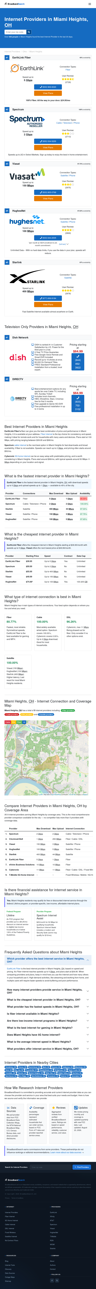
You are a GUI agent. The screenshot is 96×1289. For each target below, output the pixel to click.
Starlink (9, 508)
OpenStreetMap (56, 794)
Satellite (64, 175)
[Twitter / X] (57, 1280)
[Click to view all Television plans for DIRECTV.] (18, 398)
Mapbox (85, 794)
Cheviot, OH (22, 1073)
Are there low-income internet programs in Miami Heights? (42, 1020)
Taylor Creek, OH (74, 1070)
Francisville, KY (31, 1070)
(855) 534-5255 (49, 141)
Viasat (8, 514)
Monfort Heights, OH (36, 1073)
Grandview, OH (11, 1067)
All (24, 722)
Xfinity (52, 1216)
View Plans (48, 93)
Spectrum (10, 503)
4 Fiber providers (68, 710)
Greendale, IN (76, 1076)
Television (67, 122)
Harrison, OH (77, 1073)
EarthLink (53, 1212)
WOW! (52, 1244)
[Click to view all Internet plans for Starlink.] (27, 275)
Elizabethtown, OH (46, 1070)
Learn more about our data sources (65, 1152)
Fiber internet (46, 434)
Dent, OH (9, 1070)
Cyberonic (14, 869)
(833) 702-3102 (78, 405)
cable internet (20, 445)
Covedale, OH (10, 1073)
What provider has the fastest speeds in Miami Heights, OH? (43, 1006)
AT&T (52, 1220)
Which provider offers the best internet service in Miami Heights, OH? (45, 960)
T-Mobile (53, 1236)
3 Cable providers (12, 714)
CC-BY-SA (72, 794)
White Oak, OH (51, 1073)
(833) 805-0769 (49, 192)
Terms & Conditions (17, 1198)
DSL (13, 722)
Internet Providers (11, 1212)
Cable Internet (10, 1224)
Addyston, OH (68, 1067)
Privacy (7, 1198)
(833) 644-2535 (49, 237)
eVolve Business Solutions (21, 864)
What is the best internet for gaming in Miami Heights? (39, 1027)
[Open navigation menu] (89, 4)
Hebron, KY (65, 1076)
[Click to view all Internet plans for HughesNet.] (27, 220)
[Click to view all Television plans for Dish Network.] (18, 357)
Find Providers (83, 1167)
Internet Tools (10, 1265)
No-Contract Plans (11, 1240)
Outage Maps (10, 1277)
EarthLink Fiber (13, 498)
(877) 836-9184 (49, 298)
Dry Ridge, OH (24, 1076)
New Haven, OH (11, 1076)
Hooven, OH (56, 1067)
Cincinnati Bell (16, 838)
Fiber (68, 69)
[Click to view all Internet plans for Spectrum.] (27, 121)
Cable (59, 122)
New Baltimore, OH (38, 1076)
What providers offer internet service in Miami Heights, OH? (43, 1048)
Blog (6, 1261)
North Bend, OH (34, 1067)
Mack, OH (46, 1067)
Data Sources (10, 1273)
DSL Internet (9, 1228)
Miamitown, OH (80, 1067)
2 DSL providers (26, 714)
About (52, 1261)
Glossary (8, 1269)
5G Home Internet (11, 1220)
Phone (77, 122)
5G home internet (22, 456)
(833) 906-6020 (49, 86)
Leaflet (41, 794)
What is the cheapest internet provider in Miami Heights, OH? (43, 999)
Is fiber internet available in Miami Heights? (33, 1013)
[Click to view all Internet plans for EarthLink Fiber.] (27, 68)
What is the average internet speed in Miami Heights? (39, 1041)
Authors (53, 1265)
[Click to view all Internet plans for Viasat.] (27, 173)
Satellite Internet (11, 1236)
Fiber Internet (10, 1216)
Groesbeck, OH (53, 1076)
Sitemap (8, 1281)
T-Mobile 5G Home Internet (21, 874)
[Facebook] (52, 1280)
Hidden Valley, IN (64, 1073)
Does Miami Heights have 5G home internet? (33, 1034)
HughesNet (11, 519)
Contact (53, 1269)
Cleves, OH (22, 1067)
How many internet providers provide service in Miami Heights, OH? (44, 991)
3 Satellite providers (46, 714)
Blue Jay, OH (18, 1070)
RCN (51, 1240)
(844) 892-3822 (78, 363)
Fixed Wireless (10, 1232)
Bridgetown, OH (60, 1070)
